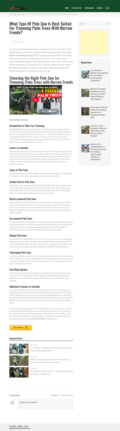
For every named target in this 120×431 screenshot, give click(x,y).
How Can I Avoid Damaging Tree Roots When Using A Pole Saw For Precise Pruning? (98, 131)
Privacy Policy (12, 426)
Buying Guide (89, 8)
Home (67, 8)
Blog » (24, 14)
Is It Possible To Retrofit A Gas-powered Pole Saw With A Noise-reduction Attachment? (99, 75)
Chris (12, 37)
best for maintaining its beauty (21, 55)
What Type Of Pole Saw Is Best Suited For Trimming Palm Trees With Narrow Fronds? (52, 14)
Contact (26, 426)
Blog (107, 8)
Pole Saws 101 (77, 8)
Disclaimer (20, 426)
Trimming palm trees (15, 129)
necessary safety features (37, 319)
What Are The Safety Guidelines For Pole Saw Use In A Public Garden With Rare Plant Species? (98, 94)
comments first (66, 395)
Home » (20, 14)
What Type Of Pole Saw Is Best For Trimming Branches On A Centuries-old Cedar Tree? (99, 112)
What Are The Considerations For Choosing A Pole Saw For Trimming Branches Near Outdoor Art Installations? (98, 152)
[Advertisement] (94, 42)
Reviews (99, 8)
